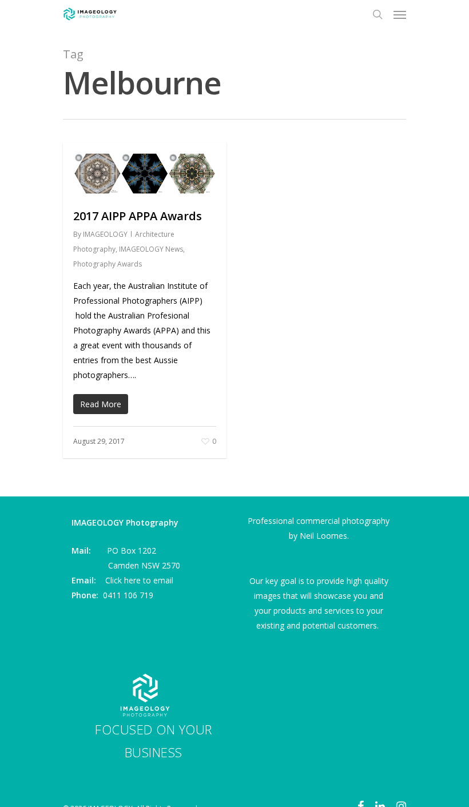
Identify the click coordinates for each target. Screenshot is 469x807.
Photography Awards (107, 264)
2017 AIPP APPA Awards (137, 216)
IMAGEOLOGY (105, 234)
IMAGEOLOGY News (151, 249)
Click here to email (139, 580)
